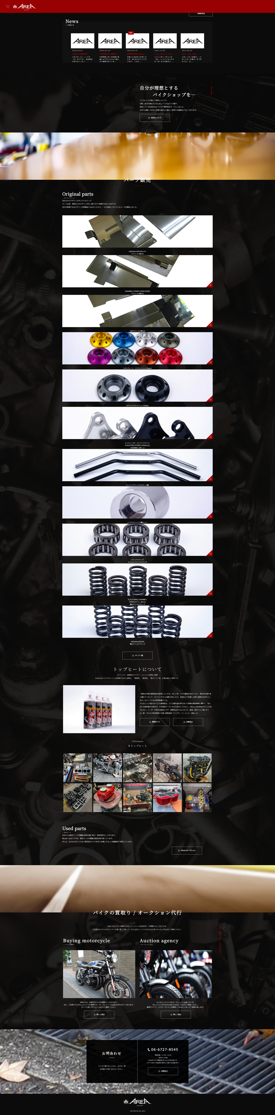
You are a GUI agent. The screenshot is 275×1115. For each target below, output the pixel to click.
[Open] (77, 767)
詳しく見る (101, 1014)
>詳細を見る (201, 13)
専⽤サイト (156, 722)
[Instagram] (89, 779)
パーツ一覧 (139, 655)
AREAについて (156, 118)
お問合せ (189, 722)
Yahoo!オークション (188, 850)
